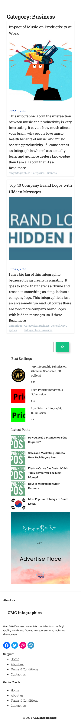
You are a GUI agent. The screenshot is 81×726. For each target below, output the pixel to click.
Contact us (18, 674)
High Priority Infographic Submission (47, 392)
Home (15, 659)
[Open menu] (4, 4)
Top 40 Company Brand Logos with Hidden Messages (40, 188)
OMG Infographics (25, 612)
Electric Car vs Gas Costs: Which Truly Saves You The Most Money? (48, 472)
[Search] (62, 347)
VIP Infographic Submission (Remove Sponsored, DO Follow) (48, 371)
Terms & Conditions (24, 669)
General (55, 325)
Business (51, 173)
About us (17, 664)
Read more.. (18, 167)
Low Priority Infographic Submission (46, 411)
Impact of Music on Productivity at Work (40, 30)
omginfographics (19, 173)
